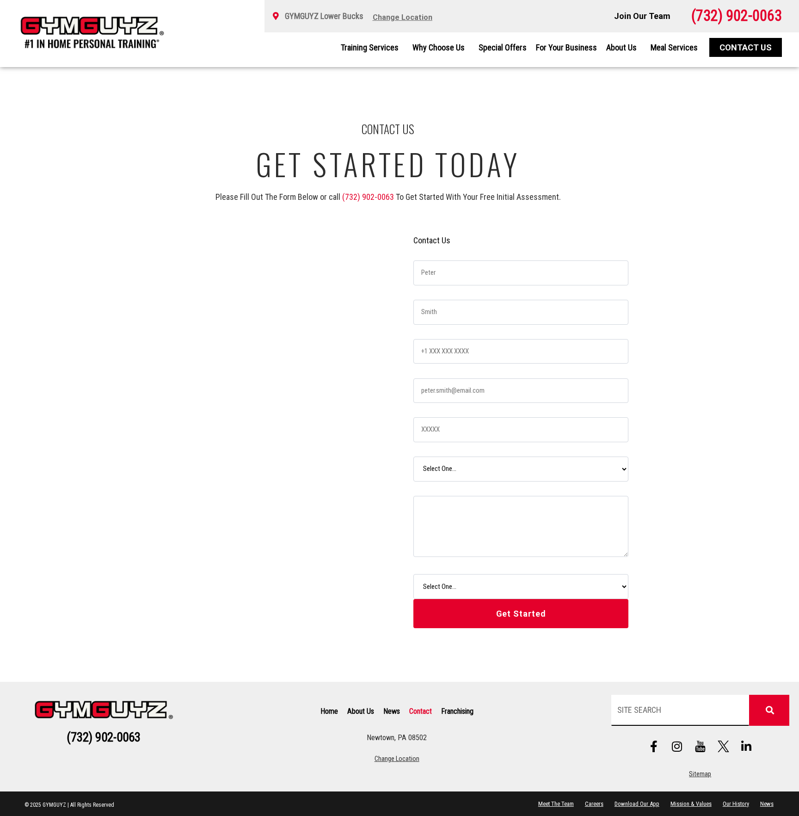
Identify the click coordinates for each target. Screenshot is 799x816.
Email (423, 369)
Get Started (521, 613)
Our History (736, 803)
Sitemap (700, 774)
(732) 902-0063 (368, 197)
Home (329, 711)
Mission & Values (691, 803)
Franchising (457, 711)
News (391, 711)
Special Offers (503, 47)
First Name (431, 251)
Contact (420, 711)
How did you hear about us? (455, 565)
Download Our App (637, 803)
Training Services (370, 47)
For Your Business (566, 47)
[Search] (769, 710)
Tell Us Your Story (441, 487)
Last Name (431, 291)
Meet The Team (556, 803)
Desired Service (439, 448)
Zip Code (429, 408)
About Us (621, 47)
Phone (425, 330)
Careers (594, 803)
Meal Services (674, 47)
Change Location (397, 759)
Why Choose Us (438, 47)
